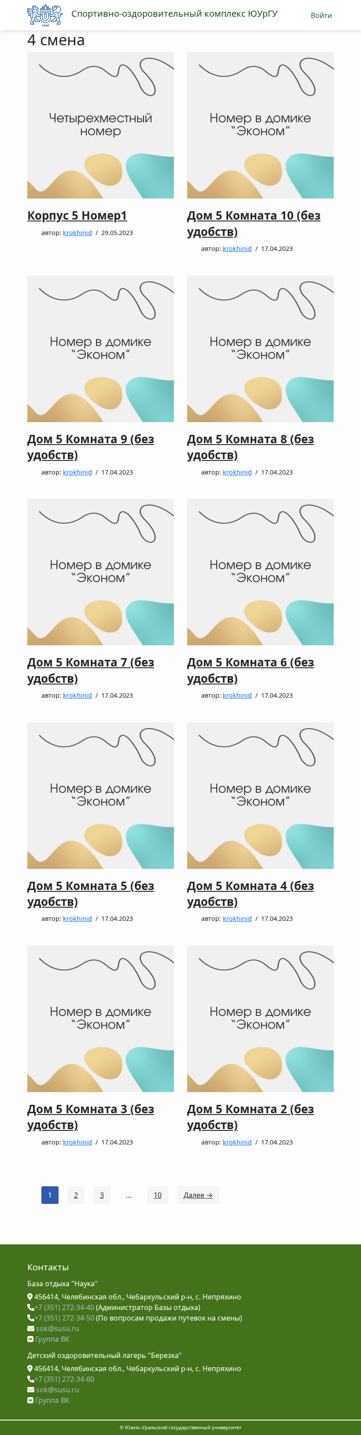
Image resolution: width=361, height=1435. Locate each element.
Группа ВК (51, 1339)
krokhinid (77, 232)
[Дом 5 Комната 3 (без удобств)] (100, 1019)
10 (158, 1195)
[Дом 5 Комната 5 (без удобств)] (100, 795)
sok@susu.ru (56, 1328)
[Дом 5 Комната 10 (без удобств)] (260, 125)
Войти (321, 15)
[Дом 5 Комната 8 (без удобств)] (260, 349)
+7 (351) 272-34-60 (64, 1379)
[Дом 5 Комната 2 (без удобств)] (260, 1019)
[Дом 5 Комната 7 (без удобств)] (100, 572)
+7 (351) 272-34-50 (64, 1318)
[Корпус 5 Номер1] (100, 125)
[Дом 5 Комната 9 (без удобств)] (100, 349)
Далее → (198, 1195)
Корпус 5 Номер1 (77, 215)
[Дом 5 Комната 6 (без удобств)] (260, 572)
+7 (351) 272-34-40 (64, 1307)
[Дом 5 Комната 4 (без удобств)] (260, 795)
